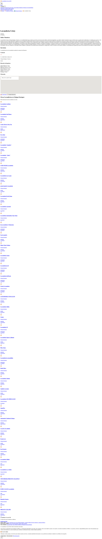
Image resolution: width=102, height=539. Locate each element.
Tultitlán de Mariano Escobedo (25, 7)
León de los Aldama (4, 7)
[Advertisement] (51, 20)
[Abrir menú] (0, 2)
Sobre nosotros (11, 8)
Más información (16, 535)
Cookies (11, 9)
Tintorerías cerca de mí (14, 522)
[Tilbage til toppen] (1, 538)
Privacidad (7, 9)
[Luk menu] (1, 4)
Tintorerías (2, 8)
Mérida (32, 7)
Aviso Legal (2, 9)
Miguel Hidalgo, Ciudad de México (25, 522)
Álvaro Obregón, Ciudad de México (38, 522)
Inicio (1, 5)
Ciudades (2, 6)
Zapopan (9, 7)
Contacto (6, 8)
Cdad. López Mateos (15, 7)
